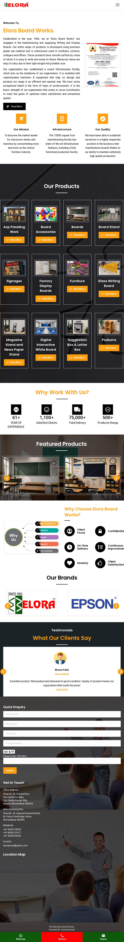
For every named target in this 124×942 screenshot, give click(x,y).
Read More (16, 106)
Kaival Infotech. (68, 929)
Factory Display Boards (46, 286)
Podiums (109, 340)
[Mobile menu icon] (117, 5)
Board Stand (109, 227)
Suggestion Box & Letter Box (77, 345)
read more (62, 689)
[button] (7, 478)
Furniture (77, 281)
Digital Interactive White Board (46, 345)
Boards (77, 227)
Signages (14, 281)
